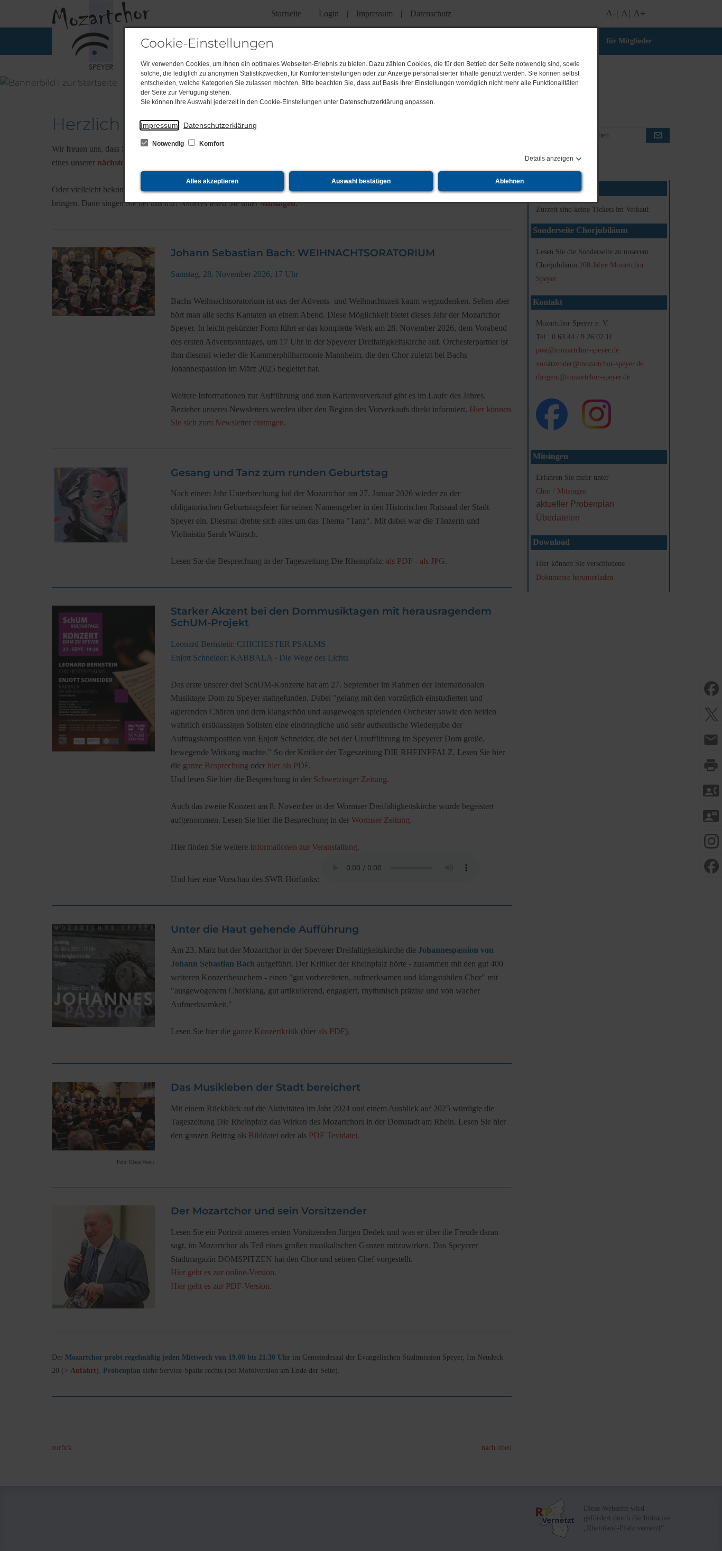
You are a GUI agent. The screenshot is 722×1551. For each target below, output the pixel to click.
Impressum (159, 125)
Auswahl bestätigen (361, 181)
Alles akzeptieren (212, 181)
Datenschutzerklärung (220, 125)
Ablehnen (509, 181)
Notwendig (168, 143)
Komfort (211, 143)
